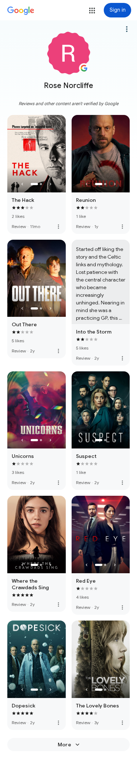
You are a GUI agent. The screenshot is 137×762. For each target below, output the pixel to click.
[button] (92, 10)
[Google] (20, 11)
